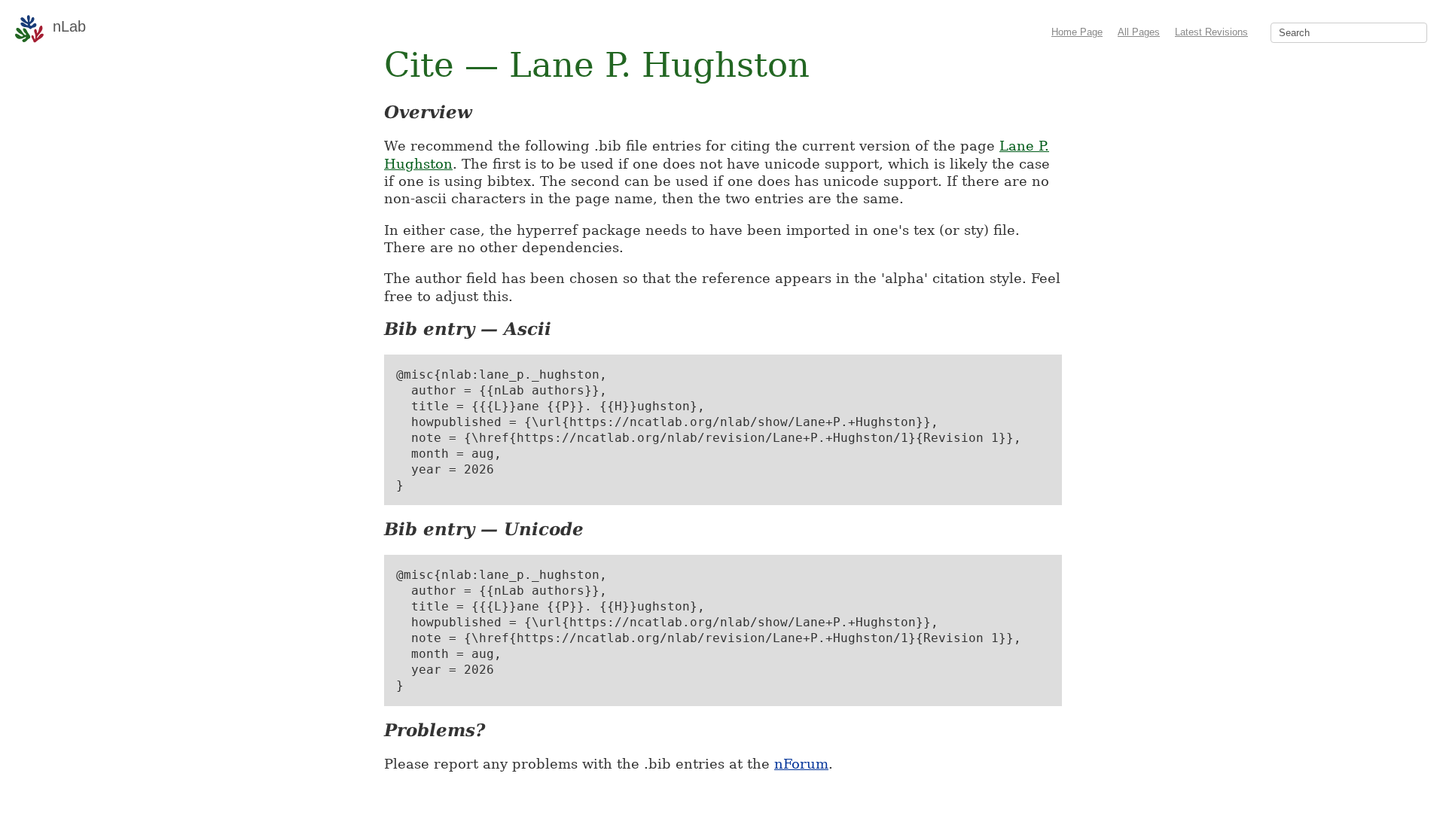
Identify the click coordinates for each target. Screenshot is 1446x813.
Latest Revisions (1211, 32)
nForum (801, 764)
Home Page (1077, 32)
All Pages (1139, 32)
